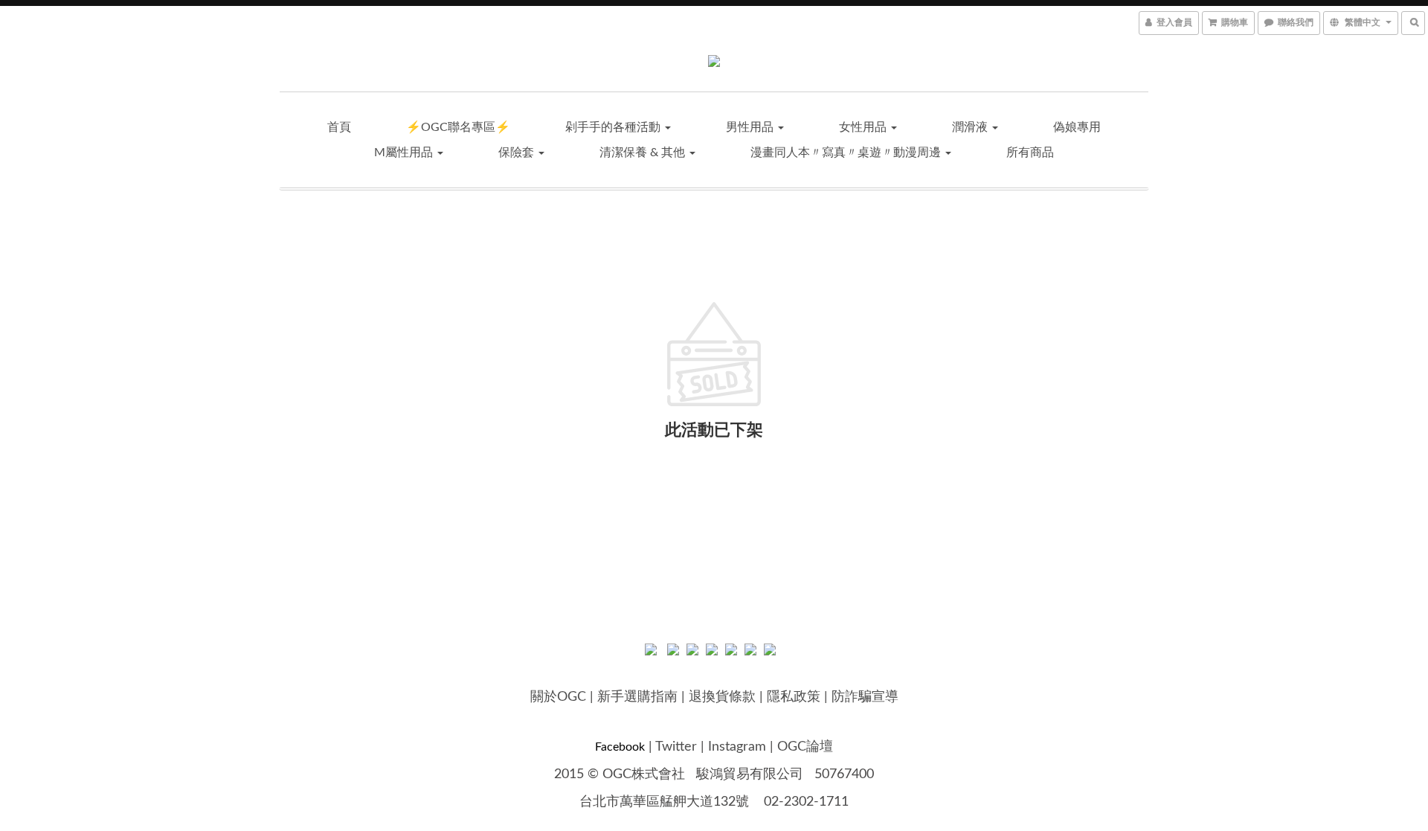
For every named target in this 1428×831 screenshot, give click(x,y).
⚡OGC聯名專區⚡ (458, 127)
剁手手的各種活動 (614, 127)
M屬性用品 (405, 152)
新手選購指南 (637, 697)
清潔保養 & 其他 (643, 152)
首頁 (339, 127)
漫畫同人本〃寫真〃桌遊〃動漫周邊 (847, 152)
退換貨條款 (722, 697)
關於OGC (558, 697)
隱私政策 (793, 697)
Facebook (620, 747)
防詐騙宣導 (865, 697)
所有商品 (1030, 152)
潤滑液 (971, 127)
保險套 (517, 152)
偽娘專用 (1077, 127)
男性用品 (751, 127)
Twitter (676, 747)
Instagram (737, 747)
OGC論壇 (805, 747)
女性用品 (864, 127)
